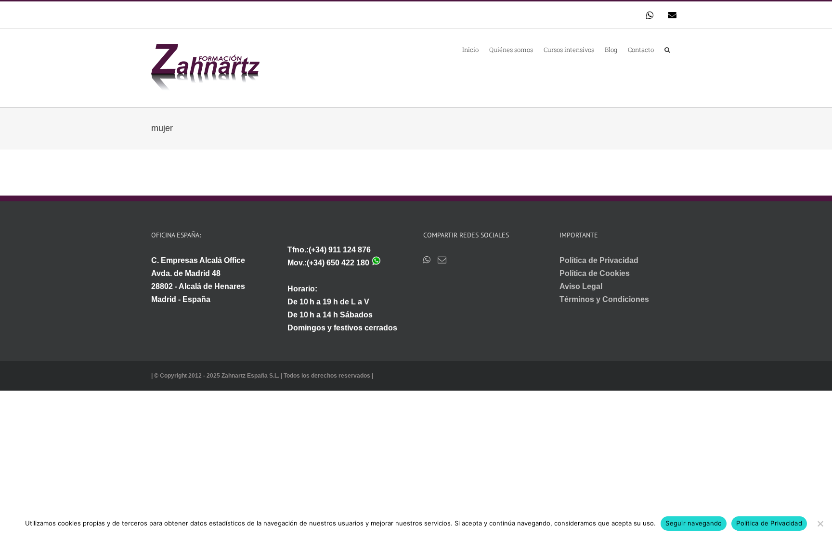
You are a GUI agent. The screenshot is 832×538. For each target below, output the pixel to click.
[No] (820, 523)
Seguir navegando (693, 523)
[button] (667, 49)
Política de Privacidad (598, 260)
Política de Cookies (594, 273)
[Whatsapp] (426, 259)
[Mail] (442, 259)
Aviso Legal (580, 286)
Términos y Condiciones (604, 299)
